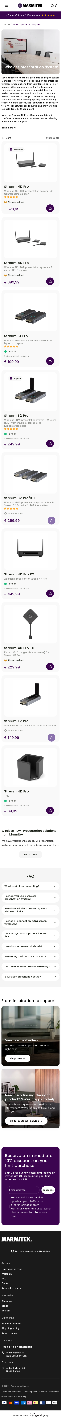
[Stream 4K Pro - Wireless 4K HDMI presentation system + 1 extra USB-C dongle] (30, 239)
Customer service (11, 1269)
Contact (6, 1283)
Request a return (11, 1288)
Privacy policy (30, 1392)
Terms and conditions (11, 1392)
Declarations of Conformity (13, 1396)
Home (7, 24)
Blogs (4, 1306)
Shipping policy (10, 1328)
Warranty (6, 1274)
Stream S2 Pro (16, 415)
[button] (6, 5)
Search (5, 1310)
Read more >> (9, 127)
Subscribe (48, 1189)
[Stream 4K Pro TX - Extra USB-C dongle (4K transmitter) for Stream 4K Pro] (30, 624)
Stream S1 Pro (16, 336)
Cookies (43, 1392)
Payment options (11, 1323)
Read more (30, 854)
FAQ (3, 1278)
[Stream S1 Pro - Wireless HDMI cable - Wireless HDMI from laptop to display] (30, 312)
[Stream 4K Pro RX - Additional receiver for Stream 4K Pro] (30, 550)
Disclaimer (54, 1392)
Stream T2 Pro (16, 721)
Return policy (9, 1333)
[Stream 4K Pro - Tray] (30, 767)
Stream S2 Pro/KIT (19, 498)
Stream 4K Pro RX (19, 574)
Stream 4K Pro (16, 186)
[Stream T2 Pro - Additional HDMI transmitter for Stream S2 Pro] (30, 697)
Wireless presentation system (26, 24)
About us (6, 1301)
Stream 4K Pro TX (19, 648)
